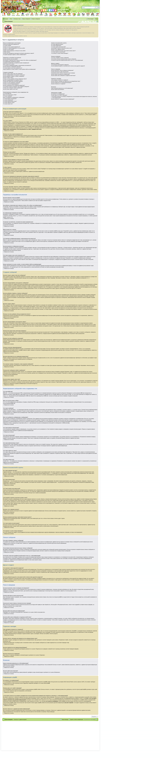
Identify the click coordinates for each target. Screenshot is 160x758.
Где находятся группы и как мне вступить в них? (61, 48)
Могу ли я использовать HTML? (10, 94)
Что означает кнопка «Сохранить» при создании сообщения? (16, 86)
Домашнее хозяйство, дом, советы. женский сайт (55, 14)
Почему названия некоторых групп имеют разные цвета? (63, 50)
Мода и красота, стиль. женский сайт (51, 14)
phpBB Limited (47, 681)
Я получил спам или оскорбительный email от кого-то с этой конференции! (67, 60)
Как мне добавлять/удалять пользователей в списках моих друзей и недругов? (68, 65)
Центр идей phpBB (81, 689)
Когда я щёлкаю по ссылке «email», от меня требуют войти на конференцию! (19, 69)
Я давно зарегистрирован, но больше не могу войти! (14, 50)
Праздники (60, 14)
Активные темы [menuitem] (17, 18)
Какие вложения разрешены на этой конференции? (62, 88)
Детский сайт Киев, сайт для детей (79, 14)
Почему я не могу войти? (8, 49)
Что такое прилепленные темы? (10, 101)
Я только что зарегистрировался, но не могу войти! (14, 48)
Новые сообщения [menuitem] (36, 18)
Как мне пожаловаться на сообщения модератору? (14, 85)
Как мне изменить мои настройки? (10, 58)
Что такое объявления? (8, 99)
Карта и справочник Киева (74, 14)
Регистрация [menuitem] (90, 18)
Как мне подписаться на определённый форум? (61, 82)
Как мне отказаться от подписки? (58, 83)
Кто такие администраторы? (57, 44)
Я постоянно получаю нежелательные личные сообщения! (63, 58)
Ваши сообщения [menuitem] (26, 18)
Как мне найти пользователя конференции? (60, 74)
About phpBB (47, 683)
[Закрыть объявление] (97, 24)
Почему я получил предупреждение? (11, 83)
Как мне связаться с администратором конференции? (62, 99)
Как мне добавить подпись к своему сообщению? (13, 76)
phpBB (7, 233)
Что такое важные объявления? (10, 98)
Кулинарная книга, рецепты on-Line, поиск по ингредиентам (46, 14)
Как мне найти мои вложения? (57, 89)
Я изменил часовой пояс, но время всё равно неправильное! (16, 62)
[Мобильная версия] (97, 21)
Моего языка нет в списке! (8, 64)
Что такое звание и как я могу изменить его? (12, 67)
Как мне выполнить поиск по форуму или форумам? (62, 70)
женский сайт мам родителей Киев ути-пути (4, 14)
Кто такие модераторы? (56, 45)
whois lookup (93, 697)
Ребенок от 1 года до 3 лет (32, 14)
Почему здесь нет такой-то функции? (59, 95)
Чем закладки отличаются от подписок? (59, 79)
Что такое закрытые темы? (9, 102)
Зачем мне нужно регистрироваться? (11, 44)
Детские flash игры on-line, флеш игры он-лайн (88, 14)
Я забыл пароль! (6, 51)
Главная (9, 14)
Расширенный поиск (98, 8)
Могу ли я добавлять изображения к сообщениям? (13, 97)
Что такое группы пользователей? (58, 46)
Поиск (95, 8)
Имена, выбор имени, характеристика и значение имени (97, 14)
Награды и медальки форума (18, 14)
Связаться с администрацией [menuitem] (20, 719)
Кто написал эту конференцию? (58, 93)
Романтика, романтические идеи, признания (65, 14)
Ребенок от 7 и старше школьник (41, 14)
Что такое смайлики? (7, 96)
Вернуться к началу (9, 117)
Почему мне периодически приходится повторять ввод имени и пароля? (18, 53)
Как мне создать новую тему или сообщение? (13, 73)
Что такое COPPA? (7, 45)
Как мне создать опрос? (8, 77)
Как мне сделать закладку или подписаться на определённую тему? (65, 81)
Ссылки (6, 18)
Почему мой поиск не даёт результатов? (59, 71)
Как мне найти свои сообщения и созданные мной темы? (63, 75)
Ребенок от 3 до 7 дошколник (37, 14)
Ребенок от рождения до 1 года (27, 14)
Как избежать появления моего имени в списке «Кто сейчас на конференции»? (20, 60)
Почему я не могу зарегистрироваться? (11, 46)
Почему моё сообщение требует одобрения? (12, 87)
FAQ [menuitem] (11, 18)
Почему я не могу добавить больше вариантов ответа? (15, 78)
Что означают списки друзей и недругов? (60, 64)
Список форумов (9, 719)
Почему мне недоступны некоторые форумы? (13, 81)
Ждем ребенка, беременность (23, 14)
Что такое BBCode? (7, 93)
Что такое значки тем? (8, 103)
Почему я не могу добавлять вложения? (11, 82)
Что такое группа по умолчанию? (58, 51)
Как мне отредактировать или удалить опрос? (13, 80)
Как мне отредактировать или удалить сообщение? (14, 74)
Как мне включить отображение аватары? (12, 66)
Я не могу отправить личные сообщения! (60, 57)
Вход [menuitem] (96, 18)
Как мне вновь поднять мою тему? (10, 89)
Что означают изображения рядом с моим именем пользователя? (17, 65)
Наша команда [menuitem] (65, 719)
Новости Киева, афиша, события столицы (69, 14)
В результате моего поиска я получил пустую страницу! (63, 72)
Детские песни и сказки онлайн (83, 14)
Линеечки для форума (13, 14)
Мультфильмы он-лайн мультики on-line (93, 14)
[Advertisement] (80, 2)
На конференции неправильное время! (11, 61)
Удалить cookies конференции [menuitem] (76, 719)
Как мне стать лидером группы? (58, 49)
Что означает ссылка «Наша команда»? (59, 53)
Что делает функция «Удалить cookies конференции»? (14, 54)
